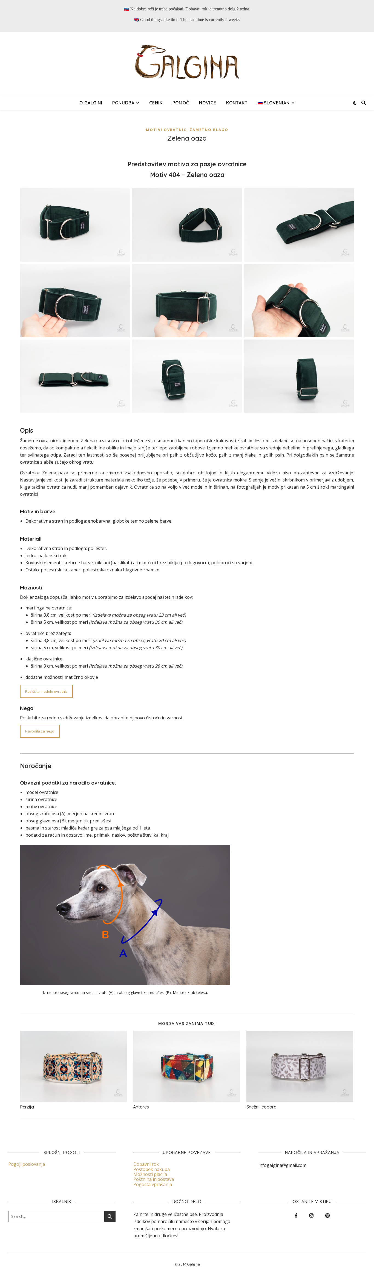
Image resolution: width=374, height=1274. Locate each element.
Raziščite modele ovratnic (46, 691)
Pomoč (180, 103)
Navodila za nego (39, 731)
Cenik (156, 103)
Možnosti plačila (150, 1174)
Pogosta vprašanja (152, 1184)
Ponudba (123, 103)
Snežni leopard (261, 1107)
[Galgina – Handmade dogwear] (187, 63)
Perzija (27, 1107)
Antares (141, 1107)
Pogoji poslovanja (26, 1164)
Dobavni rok (146, 1164)
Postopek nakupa (151, 1169)
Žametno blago (209, 129)
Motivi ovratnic (166, 129)
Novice (207, 103)
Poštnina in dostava (153, 1179)
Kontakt (237, 103)
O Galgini (90, 103)
